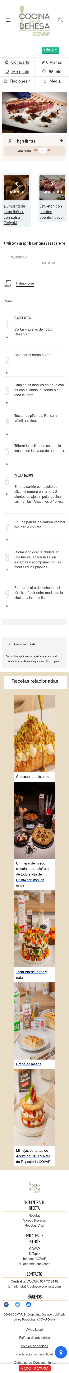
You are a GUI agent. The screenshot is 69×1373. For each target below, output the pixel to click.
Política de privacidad (34, 1337)
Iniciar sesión (51, 49)
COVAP (34, 1248)
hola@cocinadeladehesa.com (40, 1286)
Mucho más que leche (34, 1263)
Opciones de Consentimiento (34, 1362)
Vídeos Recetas (34, 1220)
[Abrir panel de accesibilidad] (61, 1352)
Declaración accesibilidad (34, 1354)
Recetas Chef (34, 1225)
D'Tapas (34, 1253)
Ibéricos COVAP (34, 1258)
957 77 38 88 (48, 1281)
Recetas (34, 1215)
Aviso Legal (34, 1329)
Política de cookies (34, 1345)
